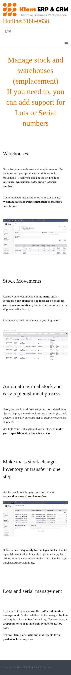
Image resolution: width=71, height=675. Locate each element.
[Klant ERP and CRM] (35, 9)
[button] (66, 43)
